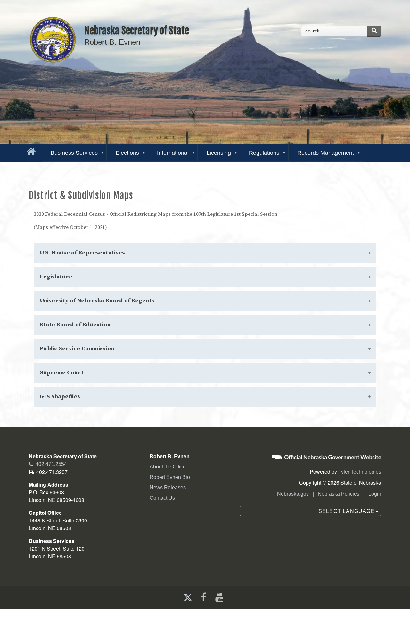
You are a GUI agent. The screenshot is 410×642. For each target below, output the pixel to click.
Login (374, 494)
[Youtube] (220, 597)
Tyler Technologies (359, 471)
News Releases (168, 487)
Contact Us (162, 498)
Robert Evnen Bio (170, 477)
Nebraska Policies (338, 494)
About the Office (168, 466)
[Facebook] (202, 597)
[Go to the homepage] (30, 150)
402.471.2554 (48, 464)
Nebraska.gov (293, 494)
